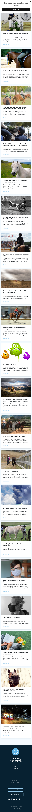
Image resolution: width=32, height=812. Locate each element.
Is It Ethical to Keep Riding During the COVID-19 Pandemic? (14, 690)
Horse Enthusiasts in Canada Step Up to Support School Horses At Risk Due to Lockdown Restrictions (15, 108)
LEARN (16, 771)
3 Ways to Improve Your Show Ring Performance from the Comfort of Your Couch (15, 508)
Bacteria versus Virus (9, 364)
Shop (16, 773)
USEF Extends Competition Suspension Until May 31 (16, 254)
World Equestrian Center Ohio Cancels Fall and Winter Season (15, 34)
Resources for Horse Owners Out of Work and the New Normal (15, 291)
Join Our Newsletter (16, 794)
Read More (6, 44)
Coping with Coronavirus (10, 472)
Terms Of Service (16, 782)
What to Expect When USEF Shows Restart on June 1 (15, 71)
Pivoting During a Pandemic (11, 617)
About (16, 778)
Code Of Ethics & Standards (16, 785)
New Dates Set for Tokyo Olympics (13, 726)
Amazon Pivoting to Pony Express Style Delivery (14, 328)
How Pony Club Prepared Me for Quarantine (12, 544)
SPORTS (16, 766)
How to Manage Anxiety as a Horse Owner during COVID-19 (15, 653)
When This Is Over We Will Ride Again (14, 436)
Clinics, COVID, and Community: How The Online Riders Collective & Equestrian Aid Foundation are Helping (15, 145)
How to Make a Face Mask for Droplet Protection (14, 581)
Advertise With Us (15, 790)
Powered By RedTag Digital (16, 809)
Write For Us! (16, 780)
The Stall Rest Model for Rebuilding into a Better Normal (15, 218)
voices (16, 768)
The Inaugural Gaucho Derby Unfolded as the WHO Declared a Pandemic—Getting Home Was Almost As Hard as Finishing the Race (16, 402)
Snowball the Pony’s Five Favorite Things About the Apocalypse (15, 181)
